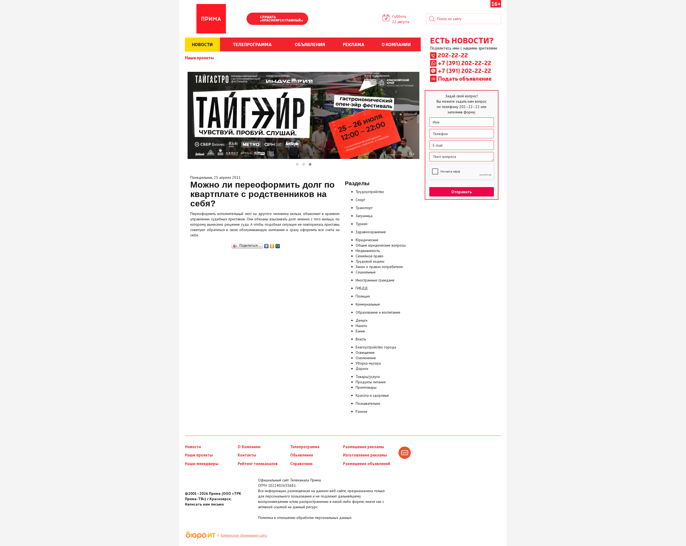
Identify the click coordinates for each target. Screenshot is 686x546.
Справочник (301, 463)
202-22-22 (453, 55)
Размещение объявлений (366, 463)
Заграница (364, 215)
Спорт (360, 199)
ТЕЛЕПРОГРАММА (252, 44)
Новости (193, 446)
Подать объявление (464, 78)
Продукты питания (371, 382)
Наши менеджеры (201, 463)
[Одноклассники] (272, 245)
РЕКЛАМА (353, 44)
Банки (360, 331)
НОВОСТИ (202, 44)
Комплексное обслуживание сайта (244, 535)
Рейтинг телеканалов (258, 463)
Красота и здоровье (372, 395)
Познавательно (368, 403)
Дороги (362, 368)
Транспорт (364, 207)
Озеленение (366, 357)
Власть (361, 339)
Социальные (366, 272)
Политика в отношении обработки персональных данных (305, 517)
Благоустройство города (376, 347)
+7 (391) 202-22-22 (464, 63)
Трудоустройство (370, 191)
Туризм (361, 223)
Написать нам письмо (204, 504)
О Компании (249, 446)
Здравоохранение (371, 231)
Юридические (367, 239)
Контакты (247, 455)
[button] (297, 164)
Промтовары (366, 387)
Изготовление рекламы (365, 455)
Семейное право (369, 256)
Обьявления (301, 455)
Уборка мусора (368, 363)
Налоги (361, 325)
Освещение (365, 352)
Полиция (363, 296)
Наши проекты (199, 57)
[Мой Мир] (278, 245)
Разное (361, 411)
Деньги (361, 320)
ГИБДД (362, 288)
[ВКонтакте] (266, 245)
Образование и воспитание (378, 312)
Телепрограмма (304, 446)
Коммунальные (368, 304)
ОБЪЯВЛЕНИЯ (310, 44)
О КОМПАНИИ (396, 44)
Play (253, 19)
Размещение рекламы (363, 446)
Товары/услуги (368, 376)
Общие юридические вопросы (381, 245)
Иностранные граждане (375, 280)
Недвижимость (368, 250)
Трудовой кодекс (370, 261)
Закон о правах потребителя (379, 266)
